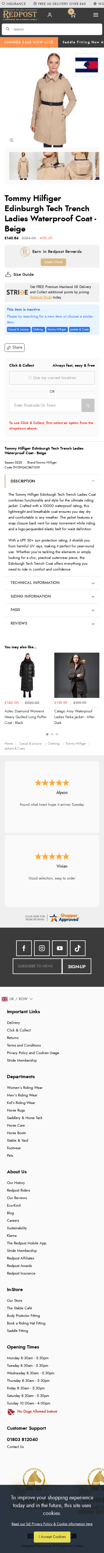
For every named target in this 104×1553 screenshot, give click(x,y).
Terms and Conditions (24, 1045)
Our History (16, 1183)
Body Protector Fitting (23, 1316)
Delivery (13, 1023)
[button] (15, 347)
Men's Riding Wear (22, 1095)
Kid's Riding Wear (21, 1103)
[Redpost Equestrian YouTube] (60, 948)
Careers (13, 1221)
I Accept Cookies (52, 1537)
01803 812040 (22, 1439)
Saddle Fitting (17, 1331)
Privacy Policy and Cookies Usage (33, 1053)
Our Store (14, 1301)
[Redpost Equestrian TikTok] (78, 948)
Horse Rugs (16, 1110)
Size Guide (23, 275)
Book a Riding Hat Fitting (26, 1323)
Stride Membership (22, 1061)
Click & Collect (19, 1030)
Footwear (14, 1148)
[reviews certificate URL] (52, 917)
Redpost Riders (18, 1190)
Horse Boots (16, 1133)
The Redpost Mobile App (26, 1243)
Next (94, 697)
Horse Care (16, 1125)
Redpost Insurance (21, 1273)
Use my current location (54, 378)
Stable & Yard (17, 1141)
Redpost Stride (41, 297)
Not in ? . (46, 416)
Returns (12, 1038)
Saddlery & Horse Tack (24, 1118)
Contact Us (15, 1447)
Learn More (53, 262)
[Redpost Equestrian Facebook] (24, 948)
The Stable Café (19, 1308)
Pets (10, 1156)
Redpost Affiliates (20, 1258)
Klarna (11, 1236)
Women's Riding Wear (24, 1088)
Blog (10, 1213)
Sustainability (17, 1228)
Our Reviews (17, 1198)
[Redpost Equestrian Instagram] (42, 948)
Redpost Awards (19, 1266)
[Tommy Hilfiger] (86, 65)
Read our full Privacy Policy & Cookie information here (52, 1524)
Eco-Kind (14, 1206)
